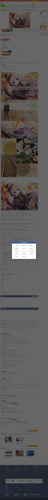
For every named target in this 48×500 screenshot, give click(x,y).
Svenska (31, 253)
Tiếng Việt (24, 256)
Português (24, 253)
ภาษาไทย (17, 256)
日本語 (17, 245)
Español (31, 248)
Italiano (17, 253)
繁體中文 (17, 248)
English (24, 245)
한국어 (24, 248)
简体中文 (31, 245)
